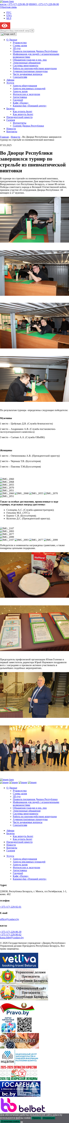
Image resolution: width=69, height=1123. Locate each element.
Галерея (10, 120)
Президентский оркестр (19, 117)
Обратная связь (8, 7)
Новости (11, 128)
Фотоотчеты (19, 123)
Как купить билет (22, 111)
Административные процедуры (30, 71)
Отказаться (48, 1118)
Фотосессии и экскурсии (26, 94)
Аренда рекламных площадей (29, 88)
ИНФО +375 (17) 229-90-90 (44, 4)
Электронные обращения (26, 62)
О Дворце (11, 39)
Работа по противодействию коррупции (35, 68)
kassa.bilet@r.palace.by (12, 937)
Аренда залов (20, 91)
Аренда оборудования (25, 85)
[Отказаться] (21, 1122)
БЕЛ (8, 18)
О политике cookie (10, 1121)
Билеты (10, 108)
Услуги (10, 82)
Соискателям (20, 77)
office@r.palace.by (9, 919)
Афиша (10, 80)
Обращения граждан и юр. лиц (30, 59)
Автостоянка (20, 97)
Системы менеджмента (25, 65)
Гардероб (18, 100)
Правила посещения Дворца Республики (35, 51)
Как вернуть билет (23, 114)
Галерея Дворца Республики (28, 125)
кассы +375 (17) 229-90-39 (14, 4)
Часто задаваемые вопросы (27, 74)
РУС (8, 12)
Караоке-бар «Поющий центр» (30, 105)
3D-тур (17, 48)
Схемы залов (20, 45)
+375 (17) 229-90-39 (10, 931)
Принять (36, 1118)
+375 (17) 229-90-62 (10, 934)
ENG (9, 15)
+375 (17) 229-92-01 (10, 906)
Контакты (11, 131)
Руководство (20, 42)
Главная (4, 137)
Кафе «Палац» (21, 102)
